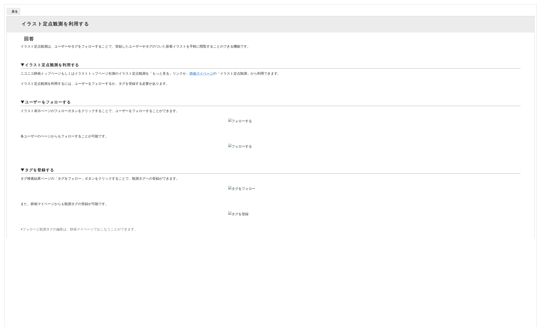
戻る (15, 11)
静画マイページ (201, 73)
